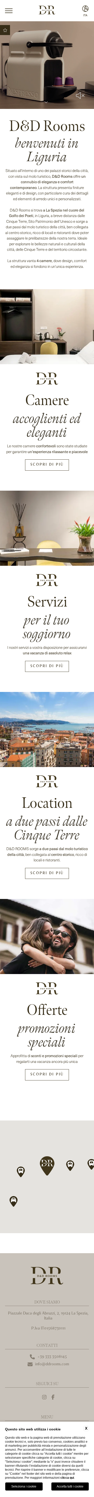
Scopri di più (47, 465)
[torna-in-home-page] (47, 11)
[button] (47, 1166)
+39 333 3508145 (52, 1357)
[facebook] (53, 1397)
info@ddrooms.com (52, 1364)
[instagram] (44, 1397)
